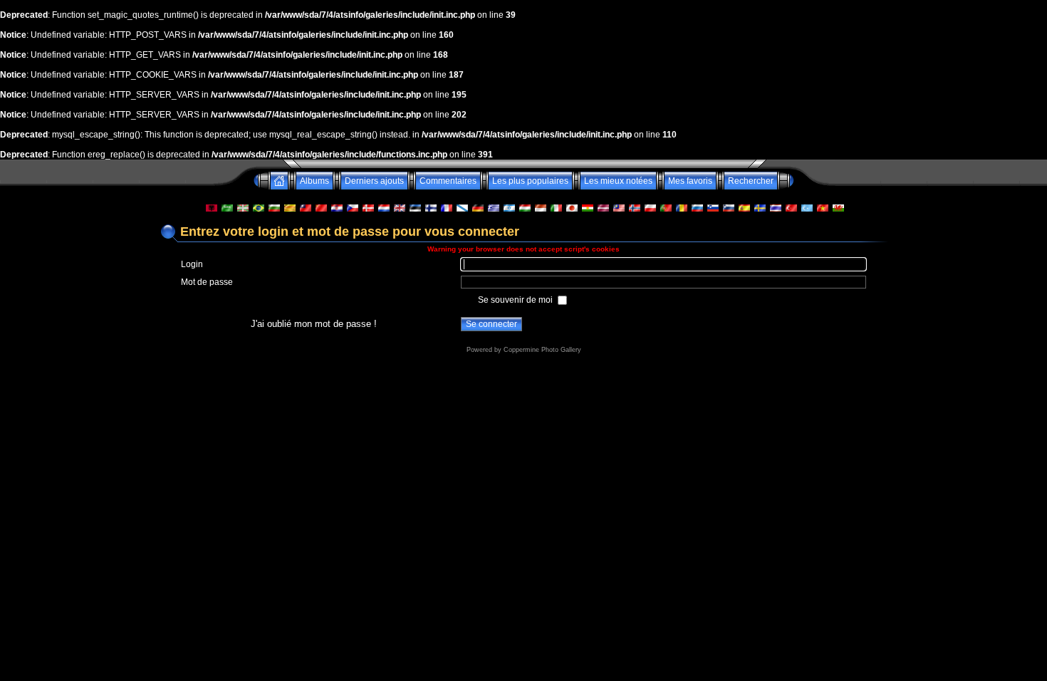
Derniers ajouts (374, 181)
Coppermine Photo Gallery (542, 349)
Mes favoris (690, 181)
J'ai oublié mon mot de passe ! (314, 323)
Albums (314, 181)
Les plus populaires (530, 181)
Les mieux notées (618, 181)
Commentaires (448, 181)
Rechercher (750, 181)
